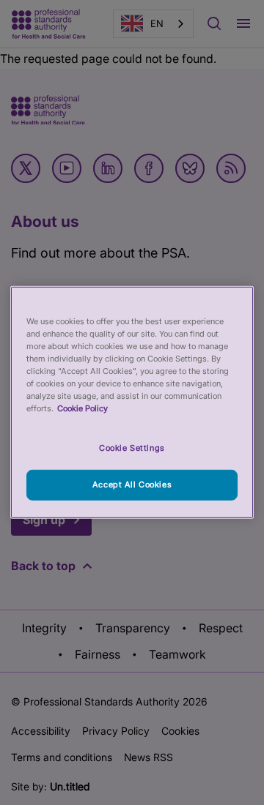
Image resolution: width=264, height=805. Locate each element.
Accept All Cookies (132, 484)
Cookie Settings (132, 447)
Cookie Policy (82, 408)
